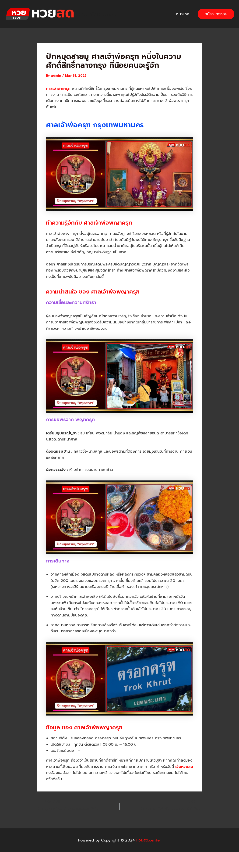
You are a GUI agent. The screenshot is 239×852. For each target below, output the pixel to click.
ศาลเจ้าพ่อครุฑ (58, 88)
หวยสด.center (98, 13)
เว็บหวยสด (184, 767)
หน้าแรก (182, 14)
